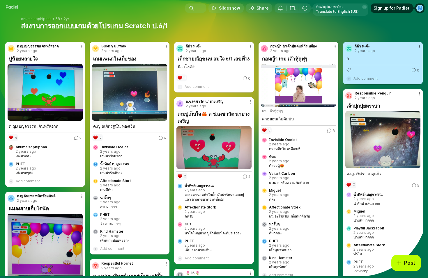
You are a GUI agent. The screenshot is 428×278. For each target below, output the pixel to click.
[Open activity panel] (280, 8)
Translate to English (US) (337, 11)
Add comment (28, 181)
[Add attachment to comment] (11, 181)
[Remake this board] (292, 8)
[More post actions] (82, 46)
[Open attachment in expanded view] (45, 92)
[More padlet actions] (305, 8)
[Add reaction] (348, 69)
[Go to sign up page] (420, 8)
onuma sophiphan (36, 19)
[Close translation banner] (364, 7)
